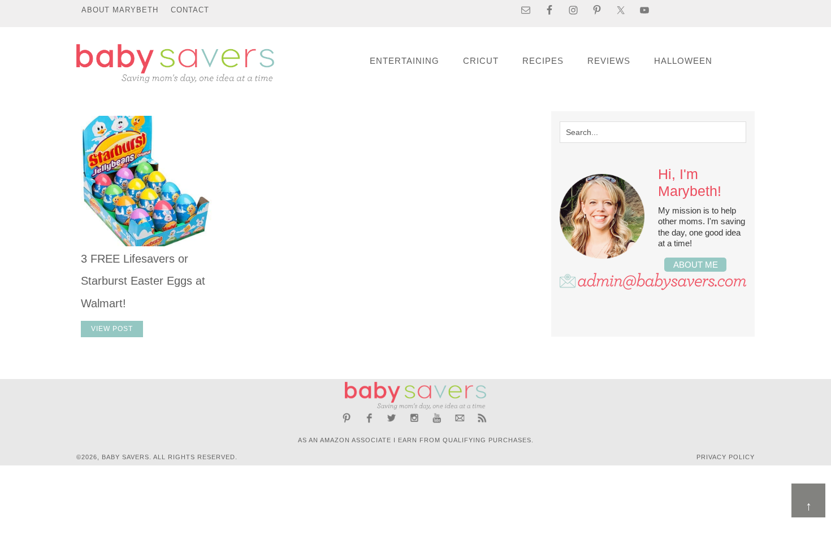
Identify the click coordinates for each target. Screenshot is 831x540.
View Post (112, 329)
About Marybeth (119, 10)
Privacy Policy (725, 457)
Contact (190, 10)
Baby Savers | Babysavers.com (175, 63)
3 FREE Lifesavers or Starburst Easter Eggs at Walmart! (143, 281)
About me (695, 264)
